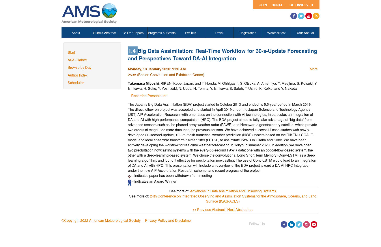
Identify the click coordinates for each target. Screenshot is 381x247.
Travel (219, 32)
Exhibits (190, 32)
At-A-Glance (77, 59)
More (314, 68)
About (76, 32)
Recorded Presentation (149, 95)
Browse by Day (80, 67)
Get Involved (301, 5)
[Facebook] (293, 16)
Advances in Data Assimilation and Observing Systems (233, 190)
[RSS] (316, 16)
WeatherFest (276, 32)
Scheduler (76, 82)
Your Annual (305, 32)
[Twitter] (301, 16)
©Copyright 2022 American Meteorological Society (101, 220)
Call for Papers (133, 32)
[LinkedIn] (291, 224)
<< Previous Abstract (208, 209)
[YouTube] (308, 16)
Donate (278, 5)
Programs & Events (162, 32)
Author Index (78, 75)
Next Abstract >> (240, 209)
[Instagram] (306, 224)
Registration (247, 32)
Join (263, 5)
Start (71, 52)
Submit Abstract (104, 32)
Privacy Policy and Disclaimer (168, 220)
